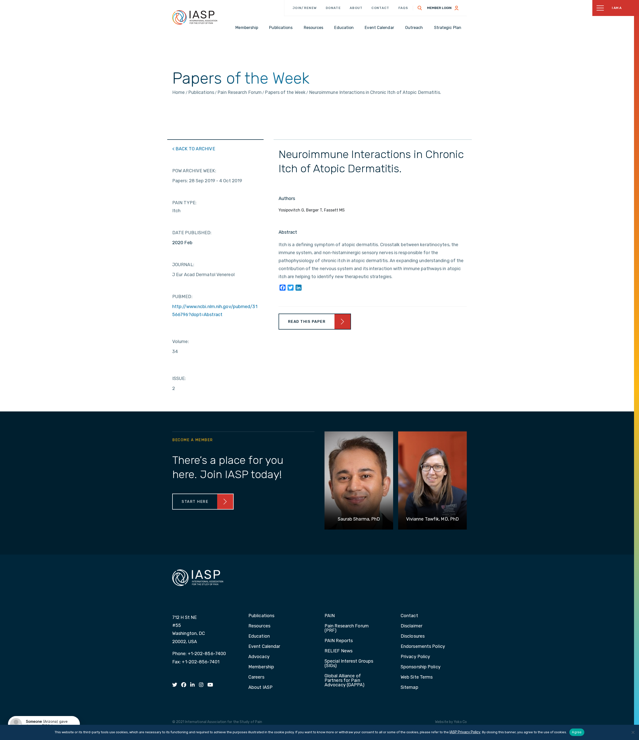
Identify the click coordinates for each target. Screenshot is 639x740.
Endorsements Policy (423, 646)
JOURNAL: (183, 264)
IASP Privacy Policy (465, 732)
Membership (261, 667)
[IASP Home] (194, 17)
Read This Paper (307, 321)
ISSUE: (179, 378)
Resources (259, 626)
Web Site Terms (417, 677)
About (356, 8)
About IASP (260, 687)
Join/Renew (305, 8)
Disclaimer (411, 626)
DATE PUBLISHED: (192, 232)
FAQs (403, 8)
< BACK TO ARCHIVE (193, 149)
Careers (256, 677)
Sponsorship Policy (421, 667)
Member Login (439, 8)
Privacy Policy (415, 656)
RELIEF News (338, 651)
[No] (632, 732)
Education (259, 636)
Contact (380, 8)
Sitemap (409, 687)
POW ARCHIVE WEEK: (194, 171)
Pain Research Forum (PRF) (346, 628)
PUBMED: (182, 296)
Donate (333, 8)
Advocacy (259, 656)
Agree (577, 732)
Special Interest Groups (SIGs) (348, 663)
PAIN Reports (338, 640)
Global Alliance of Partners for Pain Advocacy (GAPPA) (344, 681)
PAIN (329, 615)
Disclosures (413, 636)
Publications (261, 615)
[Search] (420, 8)
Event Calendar (264, 646)
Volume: (180, 341)
